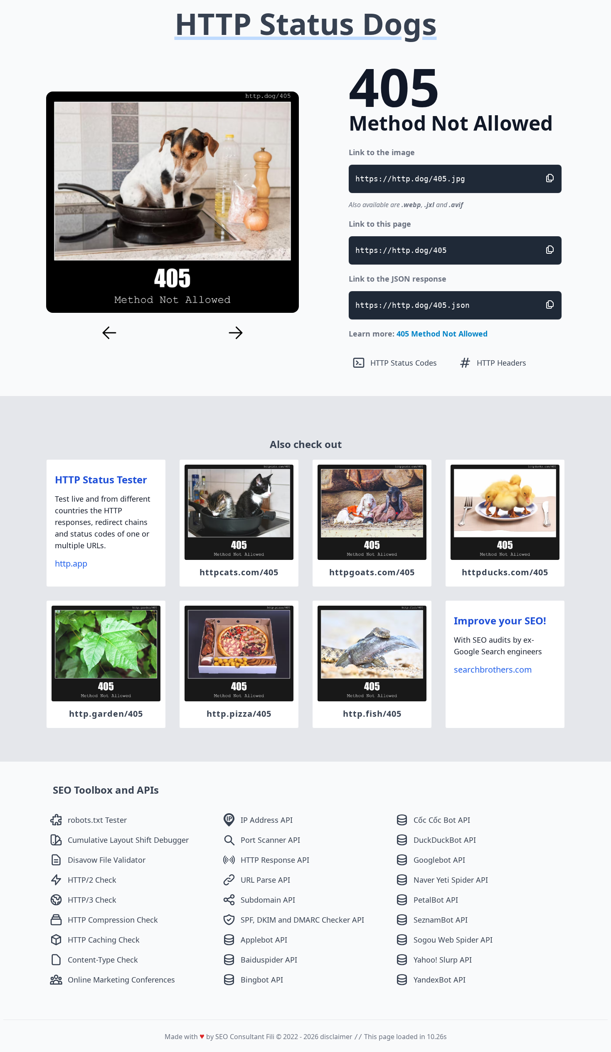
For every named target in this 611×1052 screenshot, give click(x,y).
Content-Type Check (103, 960)
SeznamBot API (441, 920)
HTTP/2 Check (92, 880)
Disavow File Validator (106, 860)
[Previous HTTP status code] (109, 333)
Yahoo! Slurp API (443, 960)
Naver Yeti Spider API (451, 880)
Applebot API (264, 940)
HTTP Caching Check (104, 940)
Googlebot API (439, 860)
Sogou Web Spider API (453, 940)
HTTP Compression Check (113, 920)
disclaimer (336, 1036)
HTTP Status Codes (403, 363)
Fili (270, 1036)
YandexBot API (440, 980)
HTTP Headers (501, 363)
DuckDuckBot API (445, 840)
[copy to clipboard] (550, 178)
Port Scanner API (270, 840)
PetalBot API (436, 900)
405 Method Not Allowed (442, 334)
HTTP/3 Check (92, 900)
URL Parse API (265, 880)
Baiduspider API (269, 960)
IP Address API (267, 820)
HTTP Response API (275, 860)
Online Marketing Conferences (121, 980)
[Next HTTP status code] (236, 333)
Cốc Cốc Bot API (442, 820)
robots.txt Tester (97, 820)
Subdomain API (268, 900)
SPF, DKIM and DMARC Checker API (302, 920)
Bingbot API (262, 980)
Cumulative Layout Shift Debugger (128, 840)
